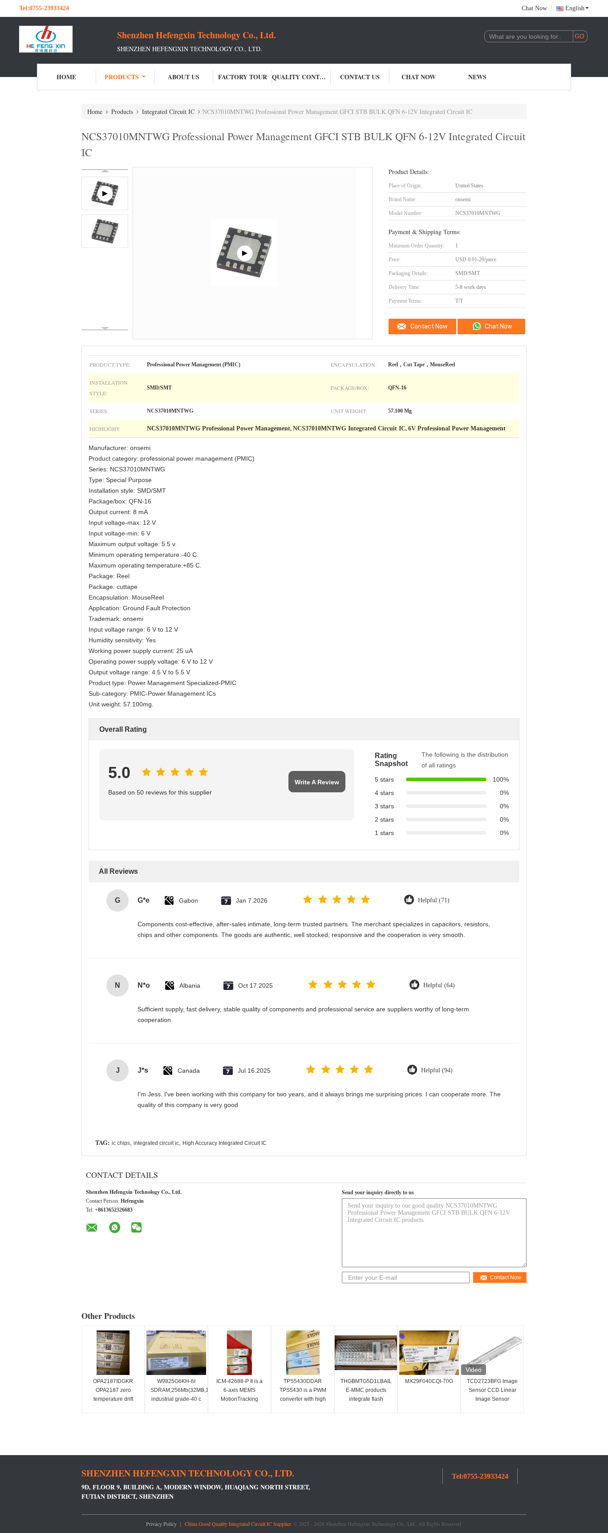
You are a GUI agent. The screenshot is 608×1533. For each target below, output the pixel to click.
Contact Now (429, 326)
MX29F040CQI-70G (429, 1381)
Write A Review (317, 782)
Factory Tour (242, 76)
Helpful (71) (434, 900)
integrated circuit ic (156, 1143)
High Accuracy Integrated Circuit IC (224, 1143)
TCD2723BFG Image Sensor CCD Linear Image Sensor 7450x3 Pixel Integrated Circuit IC (492, 1399)
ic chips (121, 1143)
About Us (183, 76)
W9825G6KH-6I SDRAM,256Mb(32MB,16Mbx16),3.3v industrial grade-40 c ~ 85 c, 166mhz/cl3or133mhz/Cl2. (177, 1399)
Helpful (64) (439, 985)
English (574, 8)
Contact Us (360, 76)
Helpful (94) (437, 1070)
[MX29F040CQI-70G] (429, 1352)
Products (122, 76)
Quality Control (301, 76)
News (477, 76)
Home (66, 76)
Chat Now (534, 8)
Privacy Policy (161, 1523)
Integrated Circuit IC (168, 111)
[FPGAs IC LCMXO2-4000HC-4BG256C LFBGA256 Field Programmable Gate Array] (245, 253)
